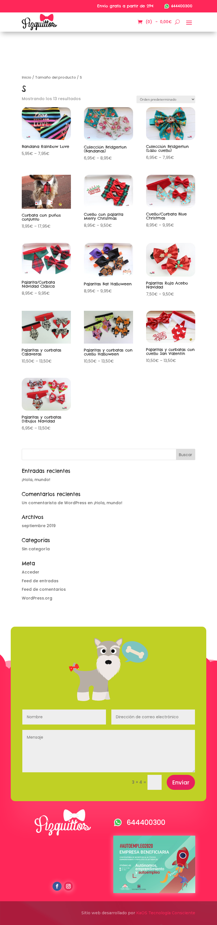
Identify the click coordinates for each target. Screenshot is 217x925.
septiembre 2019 (39, 526)
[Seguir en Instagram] (68, 886)
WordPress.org (37, 598)
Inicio (26, 77)
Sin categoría (36, 549)
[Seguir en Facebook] (57, 886)
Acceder (30, 572)
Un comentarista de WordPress (54, 503)
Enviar (180, 782)
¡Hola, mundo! (36, 479)
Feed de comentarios (44, 589)
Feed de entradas (40, 581)
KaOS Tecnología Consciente (165, 912)
